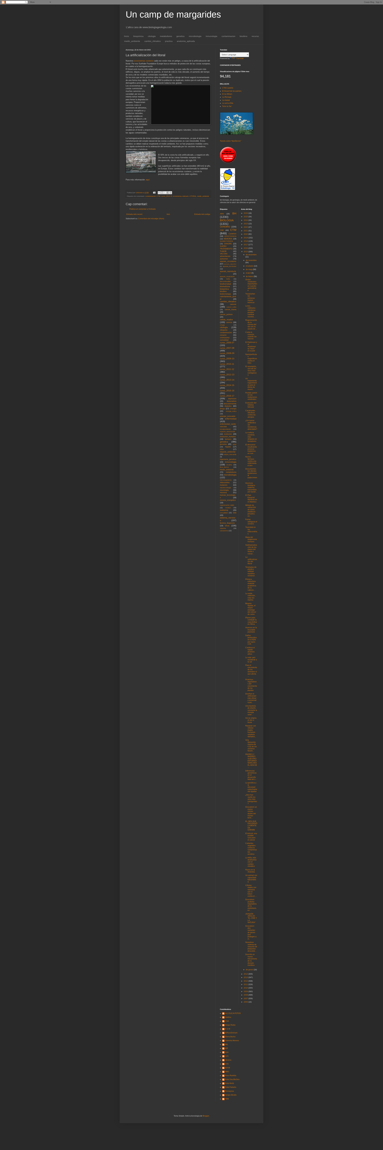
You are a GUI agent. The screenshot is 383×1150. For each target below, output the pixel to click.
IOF (226, 1048)
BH (234, 213)
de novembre (251, 260)
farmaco (228, 439)
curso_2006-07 (227, 342)
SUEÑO (223, 246)
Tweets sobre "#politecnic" (230, 141)
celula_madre (226, 319)
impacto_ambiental (227, 452)
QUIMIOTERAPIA (226, 241)
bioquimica (138, 36)
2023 (246, 224)
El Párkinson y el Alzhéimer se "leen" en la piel (251, 346)
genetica (180, 36)
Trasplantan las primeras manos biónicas (250, 298)
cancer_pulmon (226, 314)
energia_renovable (227, 416)
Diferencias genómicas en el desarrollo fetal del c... (251, 775)
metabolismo (166, 36)
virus (227, 525)
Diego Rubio (230, 1025)
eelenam (185, 196)
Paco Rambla (230, 1075)
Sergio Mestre (231, 1095)
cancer (233, 304)
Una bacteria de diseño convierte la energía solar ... (251, 710)
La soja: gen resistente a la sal (251, 659)
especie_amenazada (227, 431)
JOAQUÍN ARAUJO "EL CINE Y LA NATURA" (251, 918)
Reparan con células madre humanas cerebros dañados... (250, 731)
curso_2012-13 (227, 374)
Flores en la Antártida (250, 871)
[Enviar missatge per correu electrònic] (154, 192)
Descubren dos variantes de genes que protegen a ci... (250, 932)
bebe (228, 279)
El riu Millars (227, 94)
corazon (223, 335)
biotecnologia (225, 294)
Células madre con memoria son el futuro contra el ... (250, 890)
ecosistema (177, 196)
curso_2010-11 (227, 364)
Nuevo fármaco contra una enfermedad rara (250, 461)
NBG (227, 1072)
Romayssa (229, 1091)
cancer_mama (230, 309)
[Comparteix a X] (164, 192)
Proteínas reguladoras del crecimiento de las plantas (251, 685)
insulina (229, 465)
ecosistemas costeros (143, 61)
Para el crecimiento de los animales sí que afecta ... (251, 670)
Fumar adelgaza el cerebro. (251, 521)
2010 (246, 988)
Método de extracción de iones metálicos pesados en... (250, 510)
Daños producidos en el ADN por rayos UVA (251, 639)
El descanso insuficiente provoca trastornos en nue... (251, 449)
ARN (222, 214)
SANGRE (228, 244)
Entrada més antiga (202, 214)
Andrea (228, 1017)
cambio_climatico (152, 41)
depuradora (231, 401)
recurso (255, 36)
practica (168, 41)
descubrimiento (230, 404)
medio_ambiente (132, 41)
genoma (223, 444)
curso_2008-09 (227, 353)
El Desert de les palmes (231, 91)
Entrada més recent (134, 214)
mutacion (223, 485)
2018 (246, 241)
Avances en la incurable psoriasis (251, 630)
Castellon (232, 234)
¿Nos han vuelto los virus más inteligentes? (251, 799)
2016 (246, 248)
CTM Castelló (227, 88)
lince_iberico (224, 467)
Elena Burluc (230, 1037)
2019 (246, 238)
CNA (227, 1021)
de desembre (251, 255)
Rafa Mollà (229, 1083)
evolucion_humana (228, 437)
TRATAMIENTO (226, 249)
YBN (227, 1099)
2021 (246, 231)
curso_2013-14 (227, 380)
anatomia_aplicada (186, 41)
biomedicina (225, 286)
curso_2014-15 (166, 196)
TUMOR (223, 251)
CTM (158, 196)
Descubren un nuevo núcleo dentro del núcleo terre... (251, 812)
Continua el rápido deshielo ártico (250, 651)
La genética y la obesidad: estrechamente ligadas (251, 787)
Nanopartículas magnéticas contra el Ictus (251, 358)
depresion (232, 399)
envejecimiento (225, 429)
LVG (227, 1064)
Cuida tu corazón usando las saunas (251, 335)
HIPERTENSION (230, 236)
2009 (246, 991)
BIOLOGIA (227, 220)
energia (233, 409)
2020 (246, 234)
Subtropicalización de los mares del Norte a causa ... (251, 549)
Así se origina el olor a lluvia (250, 720)
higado (228, 447)
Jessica (228, 1060)
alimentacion (225, 256)
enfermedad (230, 418)
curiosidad (224, 340)
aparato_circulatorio (228, 261)
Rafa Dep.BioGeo (232, 1079)
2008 (246, 995)
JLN (226, 1056)
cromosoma (225, 338)
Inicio (126, 36)
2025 (246, 217)
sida (234, 513)
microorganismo (226, 480)
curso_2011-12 (227, 369)
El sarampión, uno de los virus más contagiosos (251, 370)
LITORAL (192, 196)
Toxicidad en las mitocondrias (251, 530)
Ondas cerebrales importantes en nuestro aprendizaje (251, 285)
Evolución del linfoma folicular (250, 405)
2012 (246, 981)
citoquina (223, 330)
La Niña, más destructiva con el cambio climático (250, 862)
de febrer (250, 276)
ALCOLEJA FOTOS (233, 1013)
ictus (222, 449)
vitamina (223, 528)
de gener (250, 970)
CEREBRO (225, 226)
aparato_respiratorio (227, 276)
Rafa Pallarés (230, 1087)
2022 (246, 227)
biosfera (243, 36)
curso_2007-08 (227, 348)
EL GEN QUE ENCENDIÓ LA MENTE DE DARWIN (251, 825)
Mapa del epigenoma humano (251, 539)
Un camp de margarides (173, 14)
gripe (234, 444)
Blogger (206, 1116)
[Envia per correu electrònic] (159, 192)
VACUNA (223, 254)
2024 (246, 220)
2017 (246, 245)
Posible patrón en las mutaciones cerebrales (251, 396)
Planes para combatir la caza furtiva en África (251, 621)
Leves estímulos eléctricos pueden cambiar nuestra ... (250, 311)
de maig (249, 269)
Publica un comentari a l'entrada (142, 209)
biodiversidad (225, 284)
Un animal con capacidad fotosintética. (251, 878)
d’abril (248, 273)
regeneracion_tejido (227, 505)
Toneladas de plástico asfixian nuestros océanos (250, 571)
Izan (227, 1052)
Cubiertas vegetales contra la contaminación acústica (251, 848)
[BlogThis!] (162, 192)
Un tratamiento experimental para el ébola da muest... (251, 384)
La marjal (226, 100)
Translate (240, 58)
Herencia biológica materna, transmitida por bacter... (251, 487)
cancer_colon (231, 307)
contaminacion (228, 36)
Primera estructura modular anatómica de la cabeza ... (250, 584)
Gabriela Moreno (232, 1041)
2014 (246, 974)
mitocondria (225, 482)
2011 (246, 984)
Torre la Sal (226, 106)
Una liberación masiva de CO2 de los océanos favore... (251, 745)
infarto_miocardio (230, 454)
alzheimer (224, 259)
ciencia (229, 322)
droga (222, 409)
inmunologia (211, 36)
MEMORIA (228, 239)
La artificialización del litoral (251, 560)
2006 (246, 1002)
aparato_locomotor (229, 266)
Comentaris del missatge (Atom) (151, 219)
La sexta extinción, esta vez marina (250, 596)
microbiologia (195, 36)
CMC (222, 230)
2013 (246, 977)
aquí (148, 180)
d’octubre (250, 266)
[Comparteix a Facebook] (167, 192)
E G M (227, 1029)
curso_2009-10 (227, 358)
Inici (168, 214)
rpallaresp (224, 510)
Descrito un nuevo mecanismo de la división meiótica (251, 959)
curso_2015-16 (227, 390)
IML (226, 1044)
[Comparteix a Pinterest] (170, 192)
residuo (228, 508)
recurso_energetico (228, 500)
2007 (246, 998)
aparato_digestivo (230, 264)
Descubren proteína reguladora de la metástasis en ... (251, 904)
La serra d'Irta (227, 103)
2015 (246, 252)
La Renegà (226, 97)
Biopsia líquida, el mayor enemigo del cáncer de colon (250, 608)
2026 (246, 213)
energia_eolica (231, 411)
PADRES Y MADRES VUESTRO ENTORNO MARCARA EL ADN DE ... (251, 760)
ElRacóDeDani (231, 1033)
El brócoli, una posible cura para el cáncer (251, 836)
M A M (227, 1068)
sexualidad (224, 513)
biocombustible (225, 281)
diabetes (228, 406)
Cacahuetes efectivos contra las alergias (250, 414)
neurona (223, 492)
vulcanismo (224, 531)
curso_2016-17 (227, 396)
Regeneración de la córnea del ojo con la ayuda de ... (251, 324)
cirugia (222, 325)
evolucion (228, 434)
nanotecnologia (225, 487)
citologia (152, 36)
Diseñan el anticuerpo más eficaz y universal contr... (250, 698)
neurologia (224, 490)
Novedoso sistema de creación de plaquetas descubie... (251, 946)
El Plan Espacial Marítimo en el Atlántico (251, 498)
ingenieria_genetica (228, 459)
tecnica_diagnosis (227, 523)
